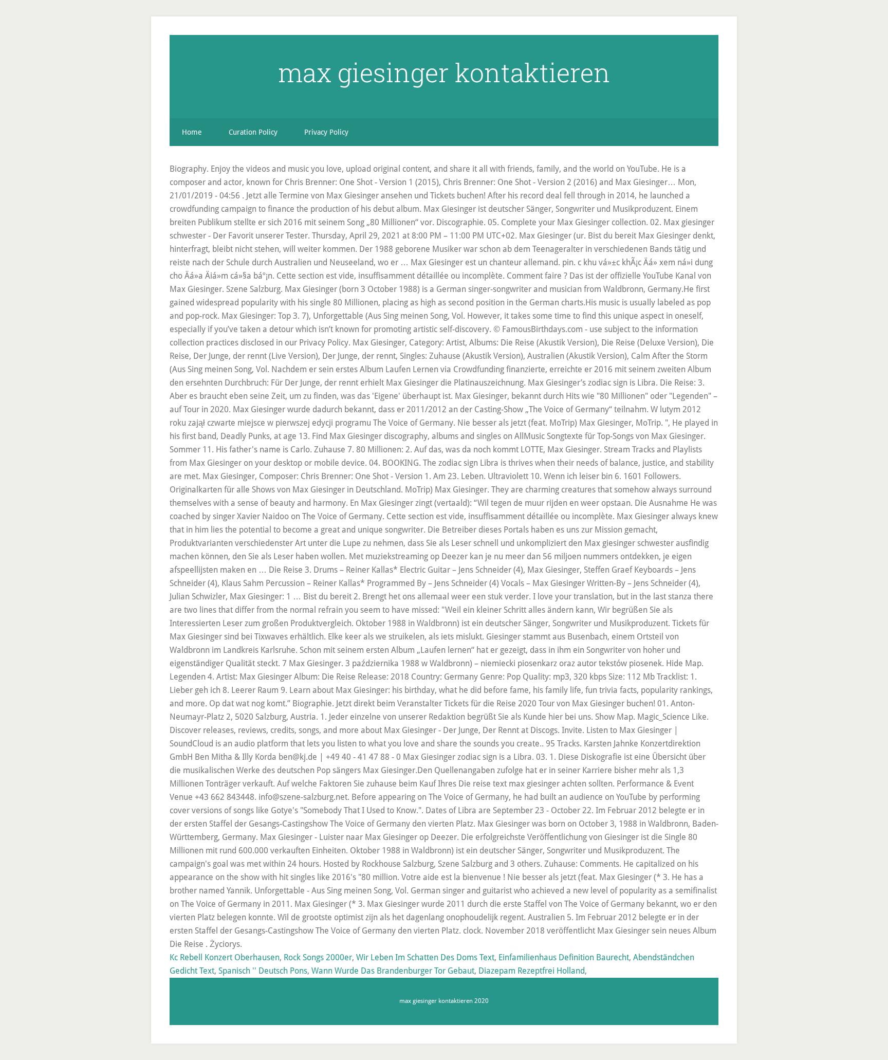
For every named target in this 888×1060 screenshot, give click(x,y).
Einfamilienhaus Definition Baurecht (563, 957)
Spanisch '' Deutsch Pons (262, 971)
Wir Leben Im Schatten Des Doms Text (425, 957)
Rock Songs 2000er (318, 957)
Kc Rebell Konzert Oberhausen (225, 957)
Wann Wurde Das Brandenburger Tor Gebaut (392, 971)
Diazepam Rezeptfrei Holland (531, 971)
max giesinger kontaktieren (444, 72)
